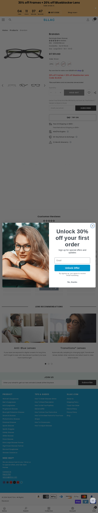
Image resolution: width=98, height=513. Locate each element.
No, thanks (72, 282)
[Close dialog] (92, 226)
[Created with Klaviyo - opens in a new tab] (49, 288)
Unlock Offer (72, 268)
